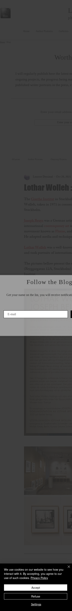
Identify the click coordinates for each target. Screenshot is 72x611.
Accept (35, 588)
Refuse (35, 596)
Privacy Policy (39, 578)
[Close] (66, 569)
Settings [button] (36, 604)
